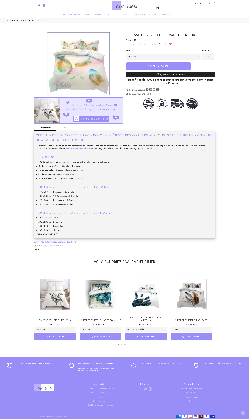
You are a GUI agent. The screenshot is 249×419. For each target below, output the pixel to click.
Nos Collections (191, 392)
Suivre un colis (191, 396)
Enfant (98, 14)
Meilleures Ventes (71, 14)
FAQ (101, 396)
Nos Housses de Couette (191, 388)
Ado (87, 14)
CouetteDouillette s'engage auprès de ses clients (55, 241)
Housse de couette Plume (53, 245)
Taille (128, 51)
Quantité (205, 51)
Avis (64, 127)
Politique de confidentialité (100, 392)
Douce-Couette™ (63, 416)
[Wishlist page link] (157, 8)
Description (45, 127)
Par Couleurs (161, 14)
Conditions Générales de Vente (100, 388)
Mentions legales (100, 401)
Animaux (125, 14)
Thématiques (141, 14)
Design (111, 14)
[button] (118, 345)
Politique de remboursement (100, 405)
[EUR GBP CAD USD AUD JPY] (197, 4)
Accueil (6, 20)
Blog (191, 401)
